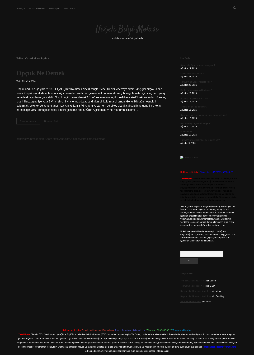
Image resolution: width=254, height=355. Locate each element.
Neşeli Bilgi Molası (127, 29)
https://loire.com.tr (84, 138)
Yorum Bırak (52, 121)
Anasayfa (20, 8)
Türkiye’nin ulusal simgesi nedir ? (196, 82)
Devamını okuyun (30, 122)
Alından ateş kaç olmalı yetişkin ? (195, 123)
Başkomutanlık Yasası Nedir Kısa (195, 291)
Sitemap (100, 138)
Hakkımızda (69, 8)
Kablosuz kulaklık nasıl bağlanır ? (196, 90)
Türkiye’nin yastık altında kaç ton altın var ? (200, 140)
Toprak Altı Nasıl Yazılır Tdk (193, 281)
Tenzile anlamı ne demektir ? (193, 107)
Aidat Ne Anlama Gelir (190, 301)
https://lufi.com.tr (62, 138)
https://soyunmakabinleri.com (34, 138)
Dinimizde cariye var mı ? (192, 73)
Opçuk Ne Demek (40, 73)
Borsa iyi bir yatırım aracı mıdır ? (195, 98)
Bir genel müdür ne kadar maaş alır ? (197, 65)
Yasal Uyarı (54, 8)
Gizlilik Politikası (37, 8)
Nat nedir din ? (187, 132)
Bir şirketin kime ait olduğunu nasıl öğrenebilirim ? (203, 115)
